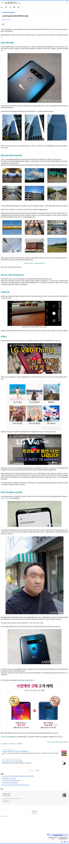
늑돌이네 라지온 (7, 794)
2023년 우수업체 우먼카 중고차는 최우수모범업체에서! (15, 751)
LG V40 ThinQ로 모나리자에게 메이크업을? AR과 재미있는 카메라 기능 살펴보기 (17, 776)
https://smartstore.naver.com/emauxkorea (10, 759)
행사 (18, 7)
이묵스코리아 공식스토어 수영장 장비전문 (12, 761)
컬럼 (14, 7)
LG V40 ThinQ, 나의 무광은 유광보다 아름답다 (11, 780)
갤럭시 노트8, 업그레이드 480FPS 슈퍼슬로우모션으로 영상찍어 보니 (15, 785)
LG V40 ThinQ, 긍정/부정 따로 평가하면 (10, 783)
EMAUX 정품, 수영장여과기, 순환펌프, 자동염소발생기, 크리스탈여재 (16, 763)
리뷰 (6, 7)
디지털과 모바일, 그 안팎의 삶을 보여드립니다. (12, 798)
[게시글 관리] (33, 771)
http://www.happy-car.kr (7, 749)
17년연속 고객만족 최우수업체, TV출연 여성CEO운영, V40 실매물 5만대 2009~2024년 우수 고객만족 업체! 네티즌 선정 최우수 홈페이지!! (30, 753)
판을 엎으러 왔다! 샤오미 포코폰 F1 (9, 778)
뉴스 (1, 7)
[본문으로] (19, 744)
